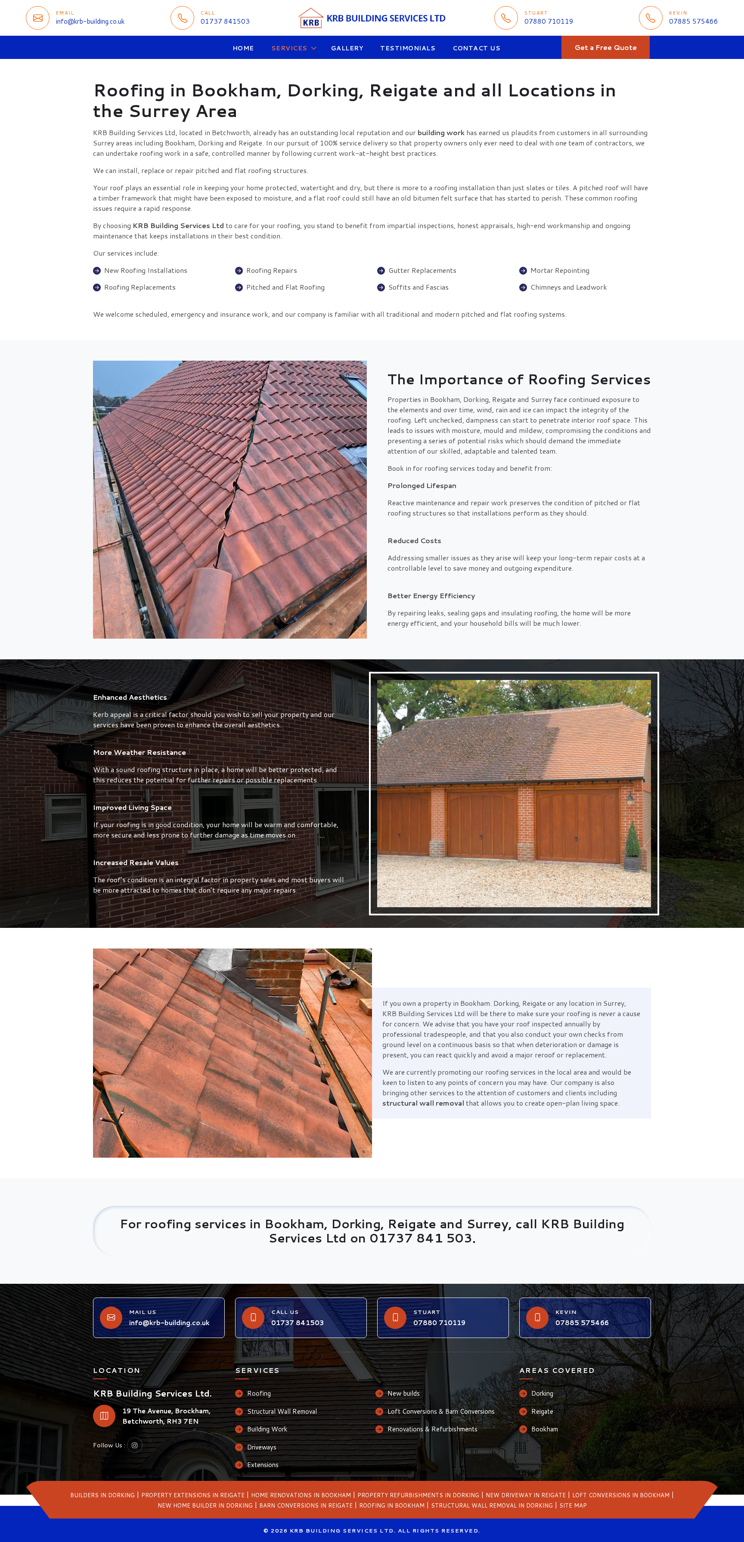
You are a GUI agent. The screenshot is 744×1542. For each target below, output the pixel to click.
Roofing (259, 1393)
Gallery (347, 48)
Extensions (263, 1464)
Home (243, 48)
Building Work (267, 1429)
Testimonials (407, 48)
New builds (404, 1393)
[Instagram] (135, 1445)
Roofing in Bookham (392, 1505)
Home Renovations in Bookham (301, 1495)
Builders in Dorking (102, 1495)
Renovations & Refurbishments (432, 1429)
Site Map (573, 1505)
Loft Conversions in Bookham (621, 1495)
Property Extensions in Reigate (193, 1495)
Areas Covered (557, 1370)
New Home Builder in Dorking (205, 1505)
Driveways (261, 1447)
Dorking (542, 1393)
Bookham (544, 1429)
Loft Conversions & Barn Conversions (441, 1411)
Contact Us (476, 48)
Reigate (542, 1411)
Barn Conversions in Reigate (306, 1505)
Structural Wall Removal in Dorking (492, 1505)
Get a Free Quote (605, 47)
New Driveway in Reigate (526, 1495)
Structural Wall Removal (282, 1411)
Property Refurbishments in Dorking (418, 1495)
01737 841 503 (420, 1238)
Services (289, 48)
